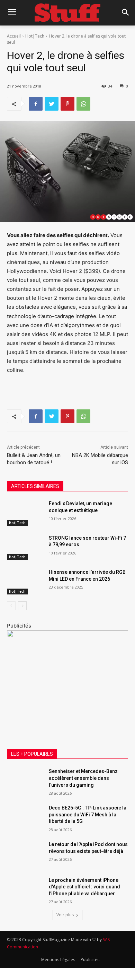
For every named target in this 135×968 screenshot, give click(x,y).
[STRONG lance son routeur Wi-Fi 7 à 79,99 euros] (25, 547)
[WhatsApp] (83, 104)
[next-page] (22, 605)
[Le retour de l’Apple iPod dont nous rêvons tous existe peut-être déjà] (25, 854)
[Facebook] (36, 104)
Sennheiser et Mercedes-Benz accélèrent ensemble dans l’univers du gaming (83, 777)
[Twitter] (51, 104)
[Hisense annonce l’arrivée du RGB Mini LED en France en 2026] (25, 581)
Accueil (14, 36)
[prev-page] (11, 605)
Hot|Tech (34, 36)
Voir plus (65, 915)
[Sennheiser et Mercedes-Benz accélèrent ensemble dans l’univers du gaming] (25, 781)
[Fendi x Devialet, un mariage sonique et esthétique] (25, 513)
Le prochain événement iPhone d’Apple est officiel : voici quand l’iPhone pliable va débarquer (84, 886)
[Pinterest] (67, 104)
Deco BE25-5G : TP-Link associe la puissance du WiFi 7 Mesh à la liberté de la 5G (87, 814)
